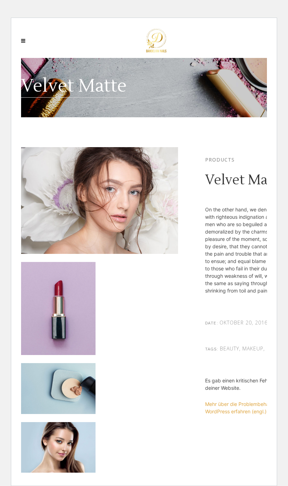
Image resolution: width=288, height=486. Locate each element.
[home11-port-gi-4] (99, 204)
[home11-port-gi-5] (58, 312)
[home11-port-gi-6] (58, 451)
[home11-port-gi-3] (58, 392)
